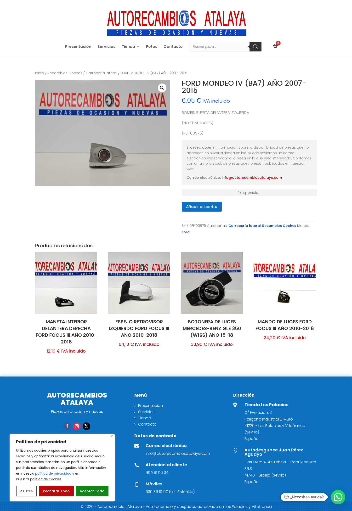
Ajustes (26, 491)
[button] (162, 88)
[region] (62, 467)
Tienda (128, 47)
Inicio (39, 73)
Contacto (173, 47)
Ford (186, 232)
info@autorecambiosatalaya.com (252, 177)
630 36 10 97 (157, 491)
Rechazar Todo (56, 491)
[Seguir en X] (86, 426)
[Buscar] (255, 46)
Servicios (106, 47)
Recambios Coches (64, 73)
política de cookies (46, 479)
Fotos (151, 47)
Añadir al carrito (201, 206)
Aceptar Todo (92, 491)
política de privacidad (53, 473)
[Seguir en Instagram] (77, 426)
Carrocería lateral (101, 73)
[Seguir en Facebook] (67, 426)
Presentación (78, 47)
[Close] (112, 436)
